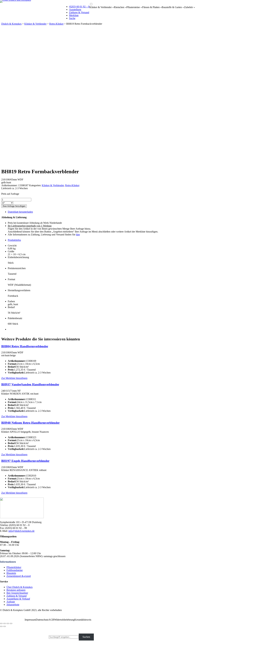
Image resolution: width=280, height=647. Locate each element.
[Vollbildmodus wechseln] (7, 623)
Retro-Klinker (56, 23)
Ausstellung (75, 9)
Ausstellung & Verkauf (18, 598)
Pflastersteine (133, 7)
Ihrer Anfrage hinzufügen (14, 206)
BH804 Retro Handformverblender (24, 346)
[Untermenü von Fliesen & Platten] (161, 7)
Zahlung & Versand (79, 12)
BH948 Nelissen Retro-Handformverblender (30, 422)
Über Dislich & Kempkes (19, 587)
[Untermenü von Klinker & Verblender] (113, 7)
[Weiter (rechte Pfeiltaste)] (4, 626)
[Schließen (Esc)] (1, 623)
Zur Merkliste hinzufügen (14, 378)
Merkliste (74, 15)
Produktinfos (14, 240)
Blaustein (11, 573)
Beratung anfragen (15, 590)
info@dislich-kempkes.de (21, 531)
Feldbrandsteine (14, 570)
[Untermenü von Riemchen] (126, 7)
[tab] (143, 240)
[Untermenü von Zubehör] (194, 7)
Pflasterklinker (13, 567)
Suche (72, 18)
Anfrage (10, 601)
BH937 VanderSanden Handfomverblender (30, 384)
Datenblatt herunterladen (20, 211)
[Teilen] (4, 623)
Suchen (86, 636)
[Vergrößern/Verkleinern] (11, 623)
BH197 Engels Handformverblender (25, 461)
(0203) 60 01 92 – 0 (79, 6)
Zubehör (188, 7)
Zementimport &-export (18, 576)
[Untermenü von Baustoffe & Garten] (183, 7)
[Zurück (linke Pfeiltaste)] (1, 626)
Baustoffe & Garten (172, 7)
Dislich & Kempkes (11, 23)
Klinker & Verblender (100, 7)
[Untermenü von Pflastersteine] (141, 7)
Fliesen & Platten (151, 7)
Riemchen (119, 7)
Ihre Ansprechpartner (17, 593)
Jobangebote (12, 604)
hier (78, 234)
